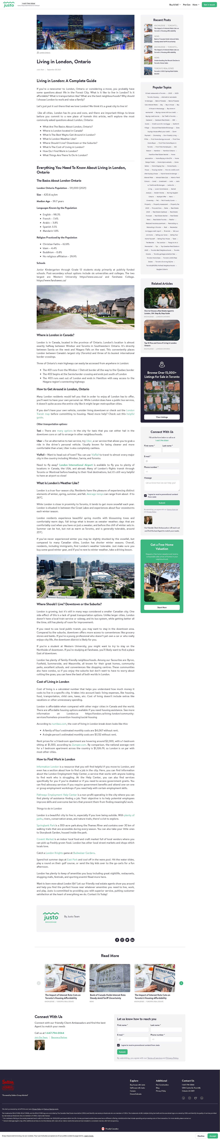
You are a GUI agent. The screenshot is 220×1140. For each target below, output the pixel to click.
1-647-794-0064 (161, 440)
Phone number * (151, 467)
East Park (72, 859)
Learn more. (88, 1136)
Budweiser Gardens (84, 853)
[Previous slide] (39, 983)
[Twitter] (127, 940)
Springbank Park (46, 825)
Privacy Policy (36, 1109)
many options (64, 430)
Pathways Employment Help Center (57, 794)
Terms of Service (49, 1109)
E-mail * (147, 456)
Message (148, 477)
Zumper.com (78, 744)
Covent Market (45, 839)
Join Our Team (41, 1037)
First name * (149, 445)
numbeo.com (59, 724)
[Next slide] (181, 983)
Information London (48, 766)
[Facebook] (117, 940)
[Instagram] (122, 940)
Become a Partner (59, 1037)
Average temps (95, 494)
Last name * (167, 445)
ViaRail (95, 454)
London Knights (54, 853)
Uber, (89, 441)
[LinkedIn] (132, 940)
